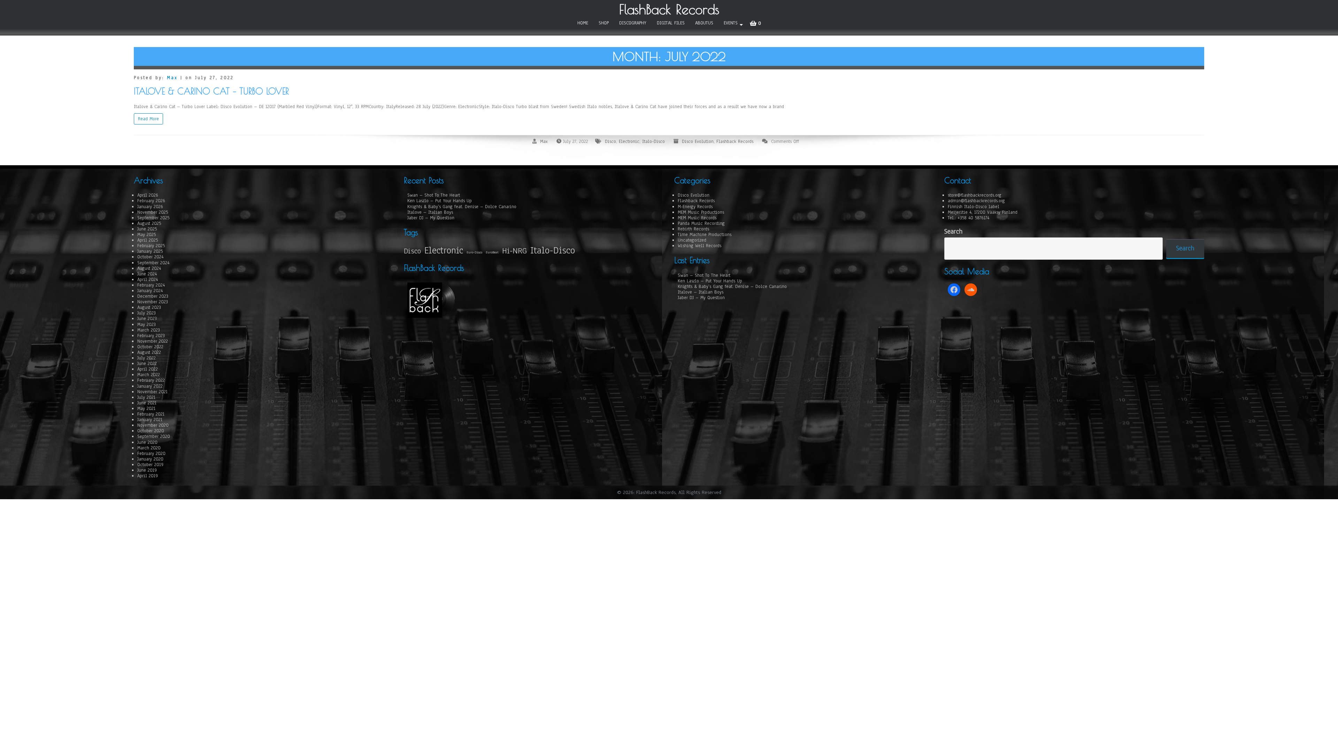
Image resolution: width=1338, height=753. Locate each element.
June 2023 (147, 318)
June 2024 (147, 274)
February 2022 (151, 380)
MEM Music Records (697, 218)
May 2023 (146, 324)
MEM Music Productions (701, 212)
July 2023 (146, 313)
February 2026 (151, 201)
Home (582, 23)
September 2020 (153, 436)
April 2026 (147, 195)
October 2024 (150, 257)
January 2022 (150, 386)
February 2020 (151, 453)
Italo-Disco (653, 141)
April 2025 (147, 240)
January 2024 (150, 291)
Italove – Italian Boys (430, 212)
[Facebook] (954, 289)
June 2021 (146, 403)
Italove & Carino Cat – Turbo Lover (211, 91)
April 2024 (147, 279)
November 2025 (152, 212)
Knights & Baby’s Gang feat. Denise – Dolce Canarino (461, 207)
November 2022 (152, 341)
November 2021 (152, 392)
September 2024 (153, 263)
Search (953, 232)
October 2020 (150, 431)
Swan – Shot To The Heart (433, 195)
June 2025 (147, 229)
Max (172, 78)
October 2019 (150, 465)
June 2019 (147, 470)
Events (731, 23)
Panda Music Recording (701, 223)
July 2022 (146, 358)
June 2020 (147, 442)
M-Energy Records (695, 207)
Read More (148, 119)
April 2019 (147, 476)
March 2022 (148, 375)
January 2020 (150, 459)
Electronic (629, 141)
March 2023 (148, 330)
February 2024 (151, 285)
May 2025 (146, 234)
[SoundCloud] (970, 289)
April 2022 (147, 369)
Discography (632, 23)
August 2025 (149, 223)
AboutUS (704, 23)
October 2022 (150, 347)
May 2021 (146, 408)
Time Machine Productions (704, 234)
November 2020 (153, 425)
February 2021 (150, 414)
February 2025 (151, 246)
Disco (610, 141)
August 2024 (149, 268)
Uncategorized (692, 240)
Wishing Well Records (699, 246)
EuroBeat (492, 252)
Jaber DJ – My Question (430, 218)
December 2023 (152, 296)
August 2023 (149, 307)
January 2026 (150, 207)
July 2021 (146, 397)
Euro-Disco (474, 252)
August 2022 (149, 352)
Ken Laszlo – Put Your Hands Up (439, 201)
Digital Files (671, 23)
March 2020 (149, 448)
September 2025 (153, 218)
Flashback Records (734, 141)
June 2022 (147, 363)
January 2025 (150, 251)
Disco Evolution (698, 141)
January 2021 (149, 420)
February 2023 (151, 336)
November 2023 (152, 302)
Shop (604, 23)
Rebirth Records (693, 229)
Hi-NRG (514, 251)
